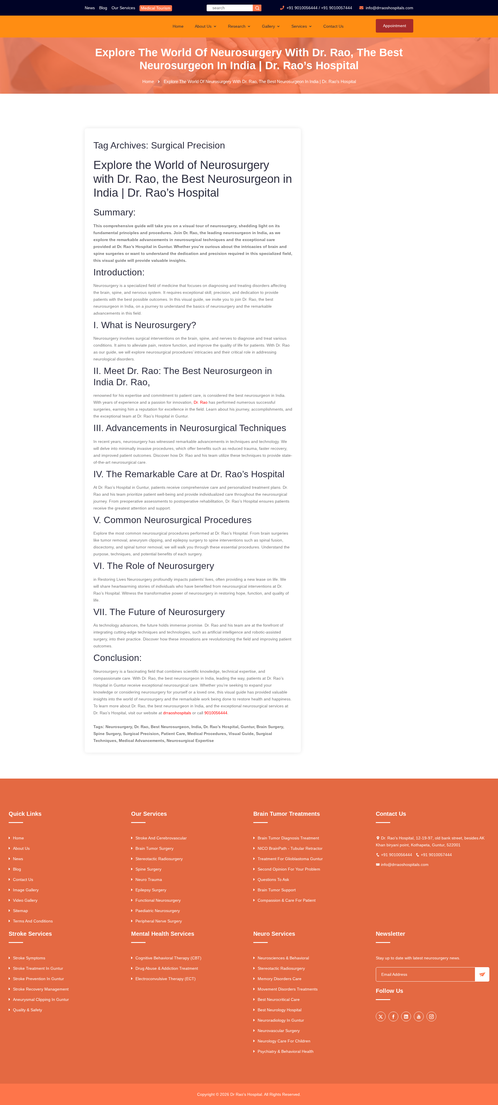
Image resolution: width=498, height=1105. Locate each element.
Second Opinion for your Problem (289, 869)
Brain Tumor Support (277, 890)
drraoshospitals (177, 713)
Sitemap (20, 910)
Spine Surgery (148, 869)
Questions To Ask (273, 879)
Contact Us (333, 26)
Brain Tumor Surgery (154, 848)
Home (178, 26)
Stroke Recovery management (41, 989)
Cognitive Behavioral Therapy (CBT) (168, 958)
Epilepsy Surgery (150, 890)
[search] (257, 8)
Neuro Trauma (148, 879)
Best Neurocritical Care (279, 999)
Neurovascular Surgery (279, 1030)
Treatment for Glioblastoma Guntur (290, 858)
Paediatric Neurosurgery (157, 910)
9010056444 (215, 713)
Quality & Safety (27, 1010)
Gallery (269, 26)
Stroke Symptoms (29, 958)
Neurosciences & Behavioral (283, 958)
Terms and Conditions (33, 921)
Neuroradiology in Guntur (281, 1020)
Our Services (123, 7)
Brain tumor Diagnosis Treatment (288, 838)
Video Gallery (25, 900)
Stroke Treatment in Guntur (38, 968)
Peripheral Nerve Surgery (158, 921)
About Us (204, 26)
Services (299, 26)
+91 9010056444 (302, 7)
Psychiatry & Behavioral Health (286, 1051)
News (90, 7)
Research (237, 26)
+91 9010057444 (336, 7)
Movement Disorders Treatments (288, 989)
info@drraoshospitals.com (405, 864)
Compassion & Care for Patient (287, 900)
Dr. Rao (200, 402)
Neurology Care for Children (284, 1041)
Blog (103, 7)
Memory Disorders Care (279, 978)
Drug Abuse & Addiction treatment (166, 968)
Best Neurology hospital (279, 1010)
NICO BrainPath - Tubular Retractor (290, 848)
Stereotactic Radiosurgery (159, 858)
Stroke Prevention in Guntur (38, 978)
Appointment (394, 25)
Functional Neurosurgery (158, 900)
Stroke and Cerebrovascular (161, 838)
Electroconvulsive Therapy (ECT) (165, 978)
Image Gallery (26, 890)
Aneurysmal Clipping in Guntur (41, 999)
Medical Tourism (156, 8)
